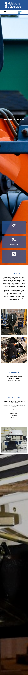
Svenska (21, 12)
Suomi (21, 11)
